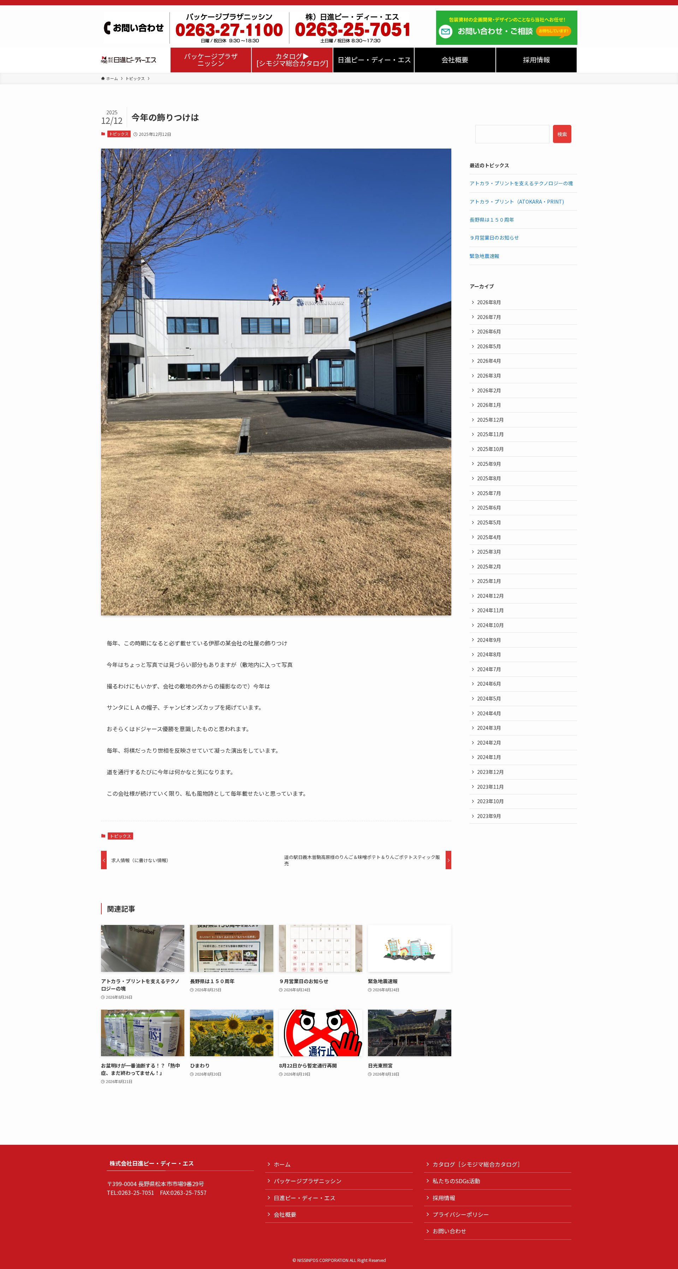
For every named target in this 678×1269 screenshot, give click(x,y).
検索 (562, 134)
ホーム (282, 1164)
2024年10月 (490, 625)
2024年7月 (489, 669)
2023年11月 (490, 786)
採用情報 (444, 1197)
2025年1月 (489, 580)
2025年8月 (489, 478)
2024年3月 (489, 727)
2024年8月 (489, 654)
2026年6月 (489, 331)
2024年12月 (490, 595)
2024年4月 (489, 713)
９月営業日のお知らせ (494, 237)
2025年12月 (490, 419)
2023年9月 (489, 815)
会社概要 (285, 1214)
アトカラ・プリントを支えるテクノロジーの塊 (521, 183)
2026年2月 (489, 390)
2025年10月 (490, 448)
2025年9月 (489, 463)
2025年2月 (489, 566)
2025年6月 (489, 507)
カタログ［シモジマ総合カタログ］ (478, 1164)
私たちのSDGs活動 (456, 1181)
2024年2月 (489, 742)
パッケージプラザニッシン (307, 1181)
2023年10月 (490, 801)
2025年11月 (490, 434)
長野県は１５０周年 (492, 219)
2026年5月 (489, 346)
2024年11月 (490, 610)
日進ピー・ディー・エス (304, 1197)
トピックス (119, 134)
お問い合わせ (449, 1231)
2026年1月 (489, 404)
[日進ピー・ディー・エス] (128, 60)
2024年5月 (489, 698)
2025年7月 (489, 493)
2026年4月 (489, 360)
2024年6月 (489, 683)
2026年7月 (489, 316)
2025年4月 (489, 537)
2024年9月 (489, 639)
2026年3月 (489, 375)
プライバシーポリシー (461, 1214)
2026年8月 (489, 302)
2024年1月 (489, 756)
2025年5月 (489, 522)
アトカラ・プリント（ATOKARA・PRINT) (517, 201)
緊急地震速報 (484, 255)
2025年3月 (489, 551)
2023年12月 (490, 771)
